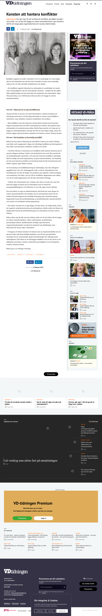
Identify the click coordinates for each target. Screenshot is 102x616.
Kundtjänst (31, 610)
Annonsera (23, 603)
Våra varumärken (22, 610)
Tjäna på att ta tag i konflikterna (26, 110)
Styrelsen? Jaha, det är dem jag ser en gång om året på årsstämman (83, 138)
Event (62, 4)
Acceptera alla (62, 611)
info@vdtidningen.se (17, 595)
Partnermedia (15, 603)
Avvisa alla (50, 611)
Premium (57, 4)
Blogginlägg (77, 4)
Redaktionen (7, 603)
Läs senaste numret (88, 584)
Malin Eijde (7, 586)
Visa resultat (83, 153)
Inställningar (40, 611)
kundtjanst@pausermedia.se (18, 593)
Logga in (43, 518)
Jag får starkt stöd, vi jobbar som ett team (83, 129)
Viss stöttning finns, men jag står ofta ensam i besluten (83, 133)
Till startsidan (51, 374)
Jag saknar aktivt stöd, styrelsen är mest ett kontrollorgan (83, 124)
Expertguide (69, 4)
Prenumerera (49, 4)
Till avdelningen (93, 421)
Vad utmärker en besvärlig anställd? (27, 137)
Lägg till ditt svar (74, 142)
